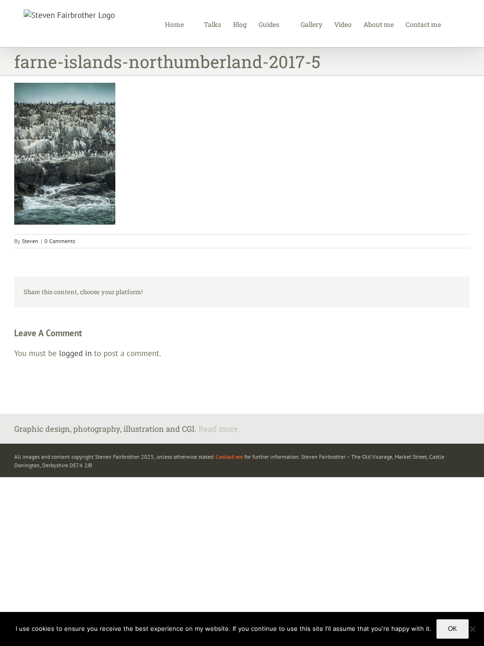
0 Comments (59, 240)
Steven (30, 240)
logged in (75, 353)
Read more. (219, 429)
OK (452, 628)
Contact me (229, 456)
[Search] (455, 23)
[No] (472, 629)
